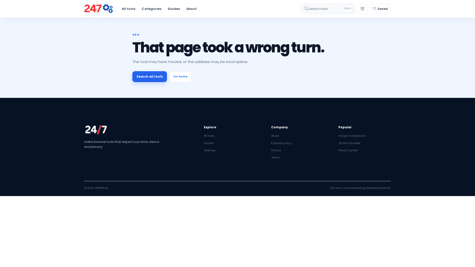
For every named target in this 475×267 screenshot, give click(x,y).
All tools (128, 8)
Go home (180, 76)
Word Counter (348, 150)
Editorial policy (281, 143)
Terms (275, 157)
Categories (151, 8)
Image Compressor (352, 136)
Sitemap (209, 150)
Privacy (276, 150)
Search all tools (150, 76)
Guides (174, 8)
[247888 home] (98, 9)
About (191, 8)
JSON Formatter (349, 143)
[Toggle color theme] (362, 9)
